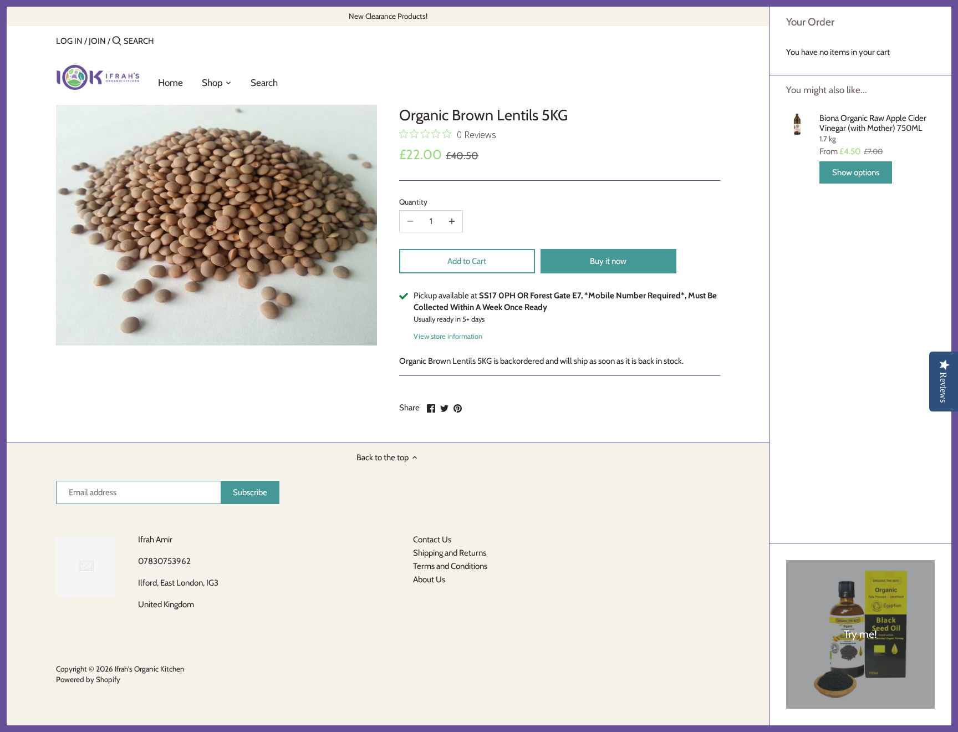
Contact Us (432, 540)
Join (97, 41)
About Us (429, 579)
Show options (855, 172)
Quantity (413, 201)
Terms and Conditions (450, 566)
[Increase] (451, 221)
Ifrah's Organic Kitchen (150, 668)
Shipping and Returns (449, 553)
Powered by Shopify (88, 679)
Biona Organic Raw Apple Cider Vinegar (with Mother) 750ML (872, 123)
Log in (69, 41)
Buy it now (608, 261)
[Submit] (116, 41)
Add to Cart (466, 261)
